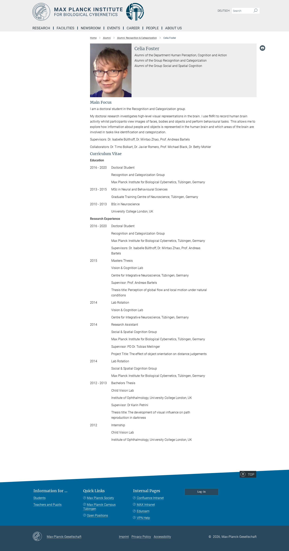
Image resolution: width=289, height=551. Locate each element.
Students (39, 498)
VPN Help (143, 518)
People (152, 28)
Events (113, 28)
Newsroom (91, 28)
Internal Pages (146, 491)
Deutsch (224, 10)
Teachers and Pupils (47, 505)
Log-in (201, 491)
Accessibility (162, 537)
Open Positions (97, 515)
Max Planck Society (100, 498)
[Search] (255, 11)
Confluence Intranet (150, 498)
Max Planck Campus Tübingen (99, 507)
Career (133, 28)
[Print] (262, 48)
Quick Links (94, 491)
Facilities (65, 28)
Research (41, 28)
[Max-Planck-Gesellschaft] (39, 536)
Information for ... (50, 491)
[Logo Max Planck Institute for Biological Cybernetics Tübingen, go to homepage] (106, 12)
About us (173, 28)
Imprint (124, 537)
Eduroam (143, 511)
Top (251, 474)
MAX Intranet (146, 505)
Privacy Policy (141, 537)
